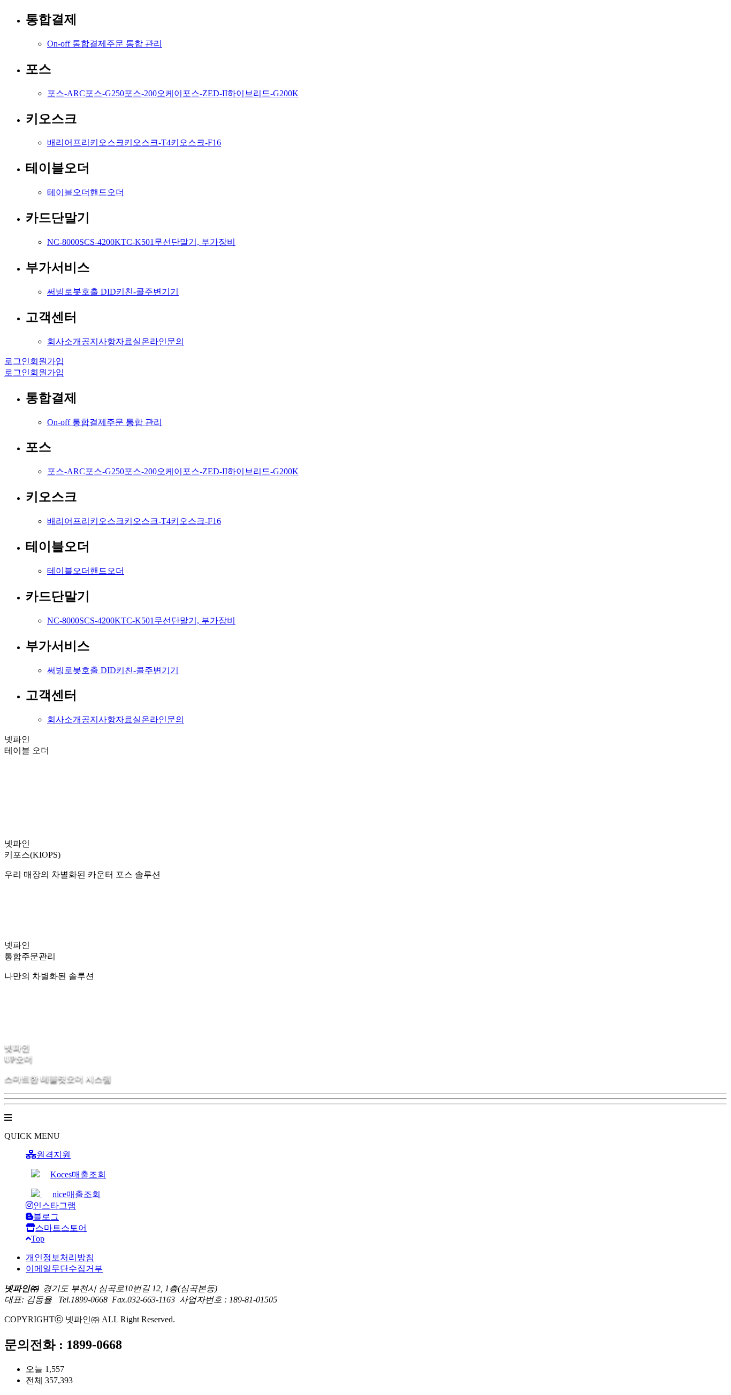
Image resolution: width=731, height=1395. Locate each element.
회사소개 (64, 341)
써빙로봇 (64, 291)
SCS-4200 (97, 241)
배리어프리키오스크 (85, 142)
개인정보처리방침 (60, 1257)
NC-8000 (63, 241)
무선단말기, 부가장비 (194, 241)
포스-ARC (66, 93)
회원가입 (47, 361)
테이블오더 (68, 192)
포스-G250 (104, 93)
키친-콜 (130, 291)
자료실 (128, 341)
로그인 (17, 361)
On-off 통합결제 (76, 43)
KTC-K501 (134, 241)
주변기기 (161, 291)
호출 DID (98, 291)
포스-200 (140, 93)
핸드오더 (107, 192)
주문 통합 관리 (134, 43)
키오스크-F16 (196, 142)
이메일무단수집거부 (64, 1268)
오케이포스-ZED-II (192, 93)
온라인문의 (162, 341)
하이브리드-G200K (263, 93)
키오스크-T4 (147, 142)
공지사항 (98, 341)
